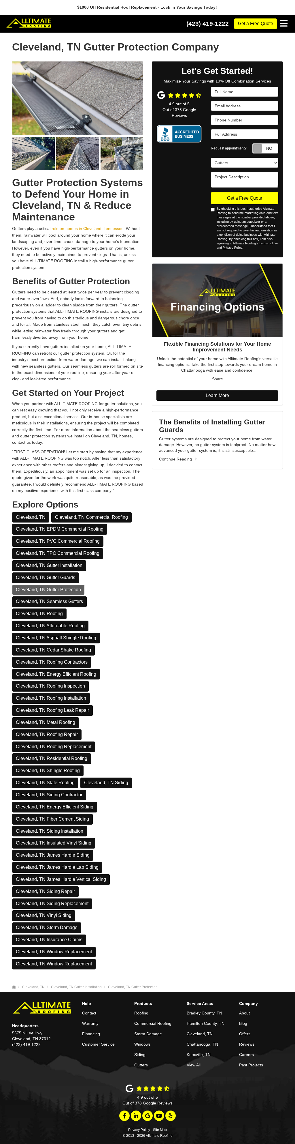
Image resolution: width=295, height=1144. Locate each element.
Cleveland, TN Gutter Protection (48, 589)
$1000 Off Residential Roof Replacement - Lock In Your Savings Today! (147, 7)
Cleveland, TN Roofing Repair (47, 734)
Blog (243, 1023)
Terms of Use (268, 243)
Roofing (141, 1013)
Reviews (246, 1044)
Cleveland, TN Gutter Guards (45, 577)
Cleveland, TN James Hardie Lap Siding (57, 867)
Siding (139, 1054)
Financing (91, 1033)
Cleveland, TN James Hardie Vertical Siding (61, 879)
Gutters (141, 1065)
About (244, 1013)
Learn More (217, 395)
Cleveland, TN (31, 517)
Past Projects (251, 1065)
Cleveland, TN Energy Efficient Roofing (56, 674)
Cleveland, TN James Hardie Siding (53, 855)
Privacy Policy (232, 247)
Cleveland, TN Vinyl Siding (43, 915)
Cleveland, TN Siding (106, 782)
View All (194, 1065)
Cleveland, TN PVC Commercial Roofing (58, 541)
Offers (244, 1033)
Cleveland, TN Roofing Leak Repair (52, 710)
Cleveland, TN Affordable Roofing (50, 625)
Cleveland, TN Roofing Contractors (52, 662)
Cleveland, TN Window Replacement (54, 951)
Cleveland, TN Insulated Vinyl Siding (53, 842)
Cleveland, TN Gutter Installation (49, 565)
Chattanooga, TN (202, 1044)
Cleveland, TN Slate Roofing (45, 782)
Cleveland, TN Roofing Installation (51, 698)
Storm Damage (148, 1033)
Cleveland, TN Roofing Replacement (53, 746)
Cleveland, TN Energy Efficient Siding (54, 806)
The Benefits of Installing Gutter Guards (212, 425)
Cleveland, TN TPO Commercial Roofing (57, 553)
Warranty (90, 1023)
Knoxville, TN (199, 1054)
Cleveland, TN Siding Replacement (52, 903)
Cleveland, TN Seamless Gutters (49, 601)
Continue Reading (175, 459)
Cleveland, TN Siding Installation (49, 831)
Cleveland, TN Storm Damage (46, 927)
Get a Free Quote (255, 23)
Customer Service (98, 1044)
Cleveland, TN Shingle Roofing (48, 770)
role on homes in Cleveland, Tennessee (88, 228)
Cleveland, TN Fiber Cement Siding (52, 819)
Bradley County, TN (204, 1013)
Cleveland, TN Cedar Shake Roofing (53, 649)
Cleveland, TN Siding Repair (45, 891)
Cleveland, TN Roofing (39, 613)
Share (217, 379)
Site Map (160, 1130)
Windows (142, 1044)
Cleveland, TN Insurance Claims (49, 939)
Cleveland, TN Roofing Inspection (50, 686)
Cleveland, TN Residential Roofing (51, 758)
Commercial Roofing (152, 1023)
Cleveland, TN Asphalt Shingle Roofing (56, 637)
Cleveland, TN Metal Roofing (45, 722)
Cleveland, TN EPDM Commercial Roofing (59, 529)
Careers (246, 1054)
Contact (89, 1013)
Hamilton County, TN (205, 1023)
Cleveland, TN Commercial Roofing (91, 517)
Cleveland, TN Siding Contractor (49, 794)
